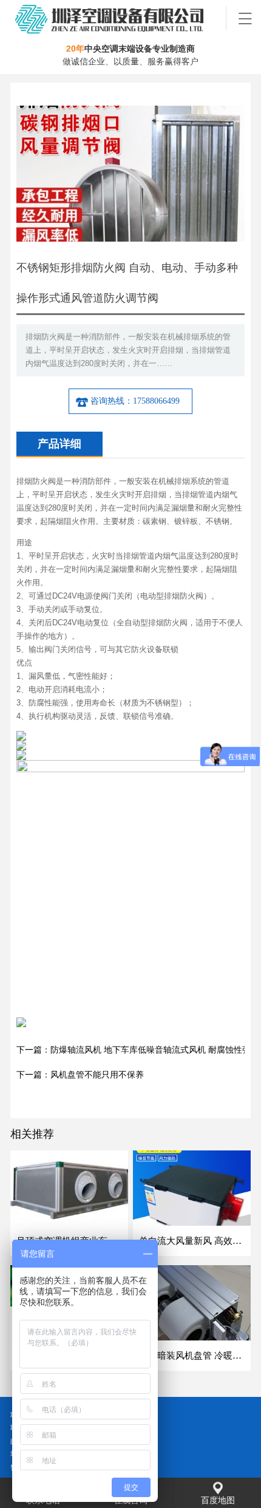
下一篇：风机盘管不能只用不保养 (80, 1074)
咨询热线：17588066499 (135, 401)
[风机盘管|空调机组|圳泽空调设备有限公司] (118, 18)
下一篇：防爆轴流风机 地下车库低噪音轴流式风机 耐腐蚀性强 (133, 1050)
